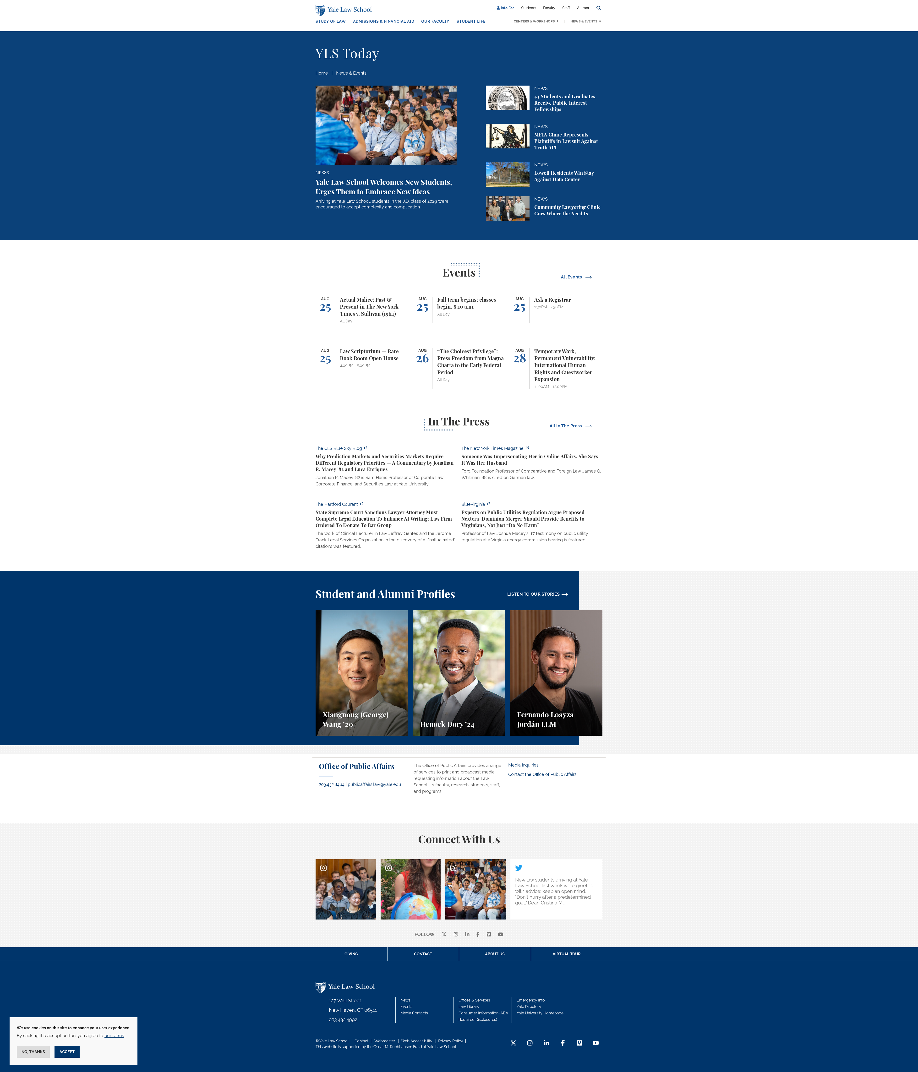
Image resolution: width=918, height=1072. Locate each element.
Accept (67, 1052)
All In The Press (566, 425)
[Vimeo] (489, 934)
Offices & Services (474, 1000)
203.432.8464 (331, 784)
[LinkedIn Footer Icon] (546, 1043)
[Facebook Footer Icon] (563, 1043)
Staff (566, 8)
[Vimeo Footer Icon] (579, 1043)
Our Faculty (435, 21)
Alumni (583, 8)
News (405, 1000)
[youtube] (500, 934)
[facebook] (478, 934)
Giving (351, 954)
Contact (423, 954)
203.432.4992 (343, 1020)
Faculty (549, 8)
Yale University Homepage (540, 1013)
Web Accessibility (416, 1041)
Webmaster (384, 1041)
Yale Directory (529, 1006)
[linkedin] (467, 934)
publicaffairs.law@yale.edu (374, 784)
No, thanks (33, 1052)
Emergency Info (531, 1000)
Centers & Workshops (534, 21)
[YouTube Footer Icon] (596, 1043)
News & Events (583, 21)
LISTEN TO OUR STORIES (533, 594)
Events (406, 1006)
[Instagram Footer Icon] (530, 1043)
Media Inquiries (523, 764)
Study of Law (331, 21)
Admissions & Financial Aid (383, 21)
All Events (572, 276)
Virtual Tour (567, 954)
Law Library (469, 1006)
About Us (495, 954)
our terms (114, 1035)
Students (528, 8)
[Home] (345, 10)
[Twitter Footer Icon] (513, 1043)
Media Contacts (414, 1013)
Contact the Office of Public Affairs (542, 774)
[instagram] (456, 934)
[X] (444, 934)
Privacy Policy (450, 1041)
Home (322, 73)
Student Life (471, 21)
